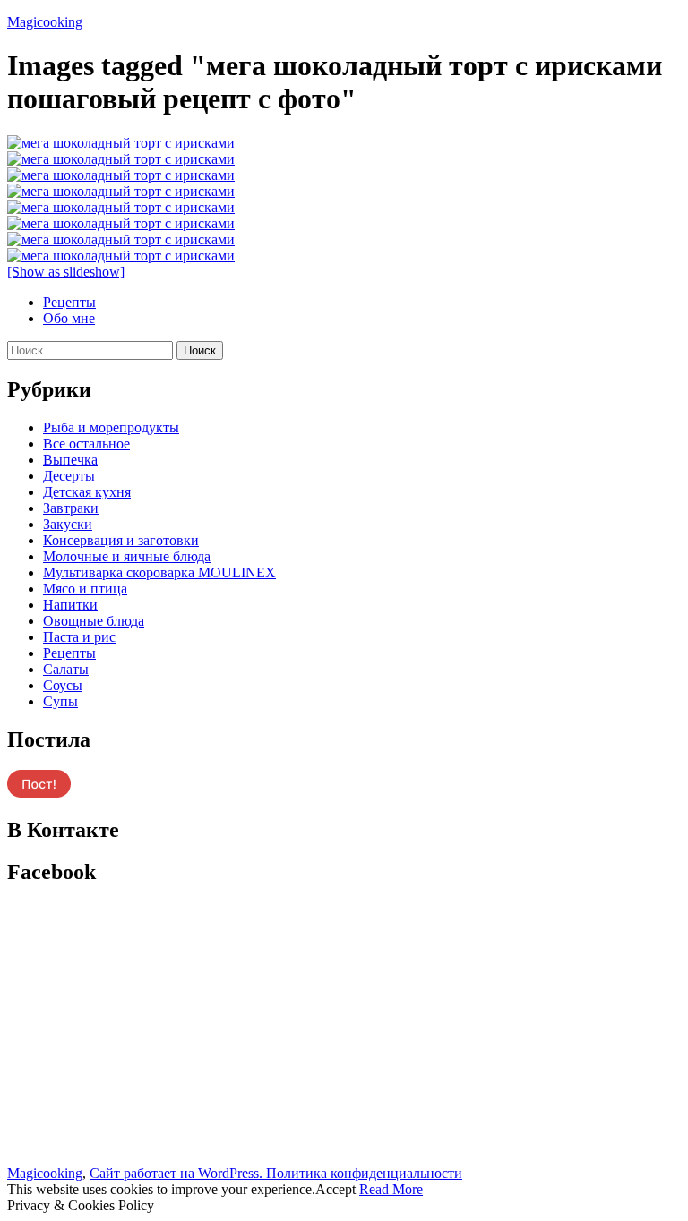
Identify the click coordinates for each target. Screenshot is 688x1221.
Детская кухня (87, 492)
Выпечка (70, 459)
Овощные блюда (93, 620)
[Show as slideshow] (66, 271)
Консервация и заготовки (121, 540)
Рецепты (69, 302)
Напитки (70, 604)
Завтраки (71, 508)
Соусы (62, 685)
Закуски (67, 524)
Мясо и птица (85, 588)
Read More (391, 1189)
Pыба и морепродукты (111, 427)
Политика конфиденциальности (364, 1173)
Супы (60, 701)
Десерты (69, 475)
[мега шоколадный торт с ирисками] (121, 142)
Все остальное (86, 443)
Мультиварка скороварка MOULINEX (159, 572)
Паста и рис (79, 637)
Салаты (66, 669)
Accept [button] (335, 1189)
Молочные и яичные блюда (127, 556)
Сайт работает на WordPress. (178, 1173)
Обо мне (69, 318)
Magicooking (44, 22)
